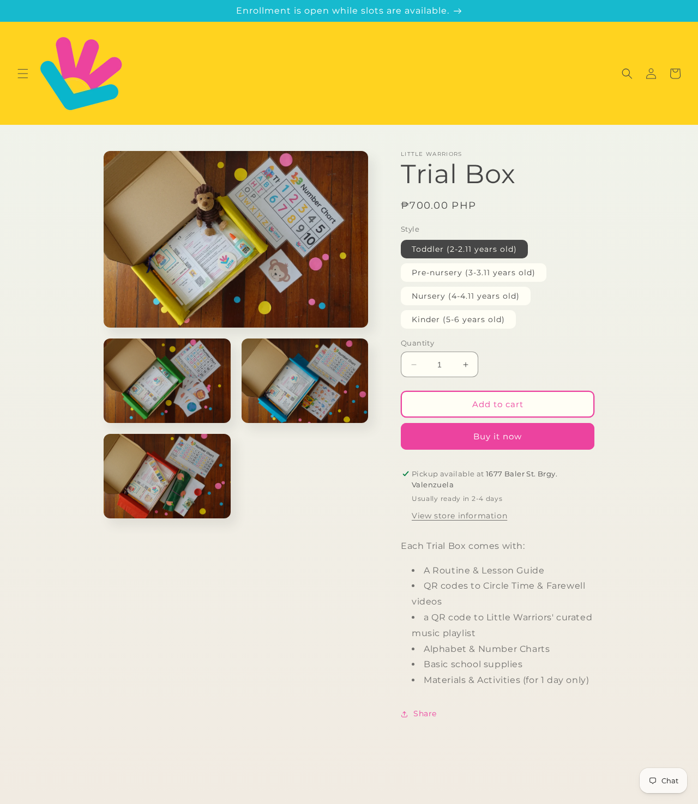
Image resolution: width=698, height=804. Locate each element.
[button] (23, 74)
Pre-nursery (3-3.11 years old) (473, 272)
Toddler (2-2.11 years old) (464, 249)
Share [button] (425, 713)
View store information (459, 516)
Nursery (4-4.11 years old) (466, 296)
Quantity (417, 342)
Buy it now (497, 436)
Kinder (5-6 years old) (458, 319)
